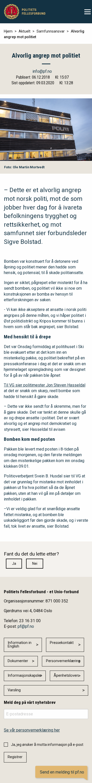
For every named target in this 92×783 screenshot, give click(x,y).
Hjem (8, 31)
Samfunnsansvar (51, 31)
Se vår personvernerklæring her (32, 730)
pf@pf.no (26, 626)
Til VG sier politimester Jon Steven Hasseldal (44, 385)
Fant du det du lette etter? (31, 554)
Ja (14, 563)
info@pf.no (42, 71)
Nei (34, 563)
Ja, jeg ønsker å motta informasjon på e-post (47, 745)
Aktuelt (24, 31)
